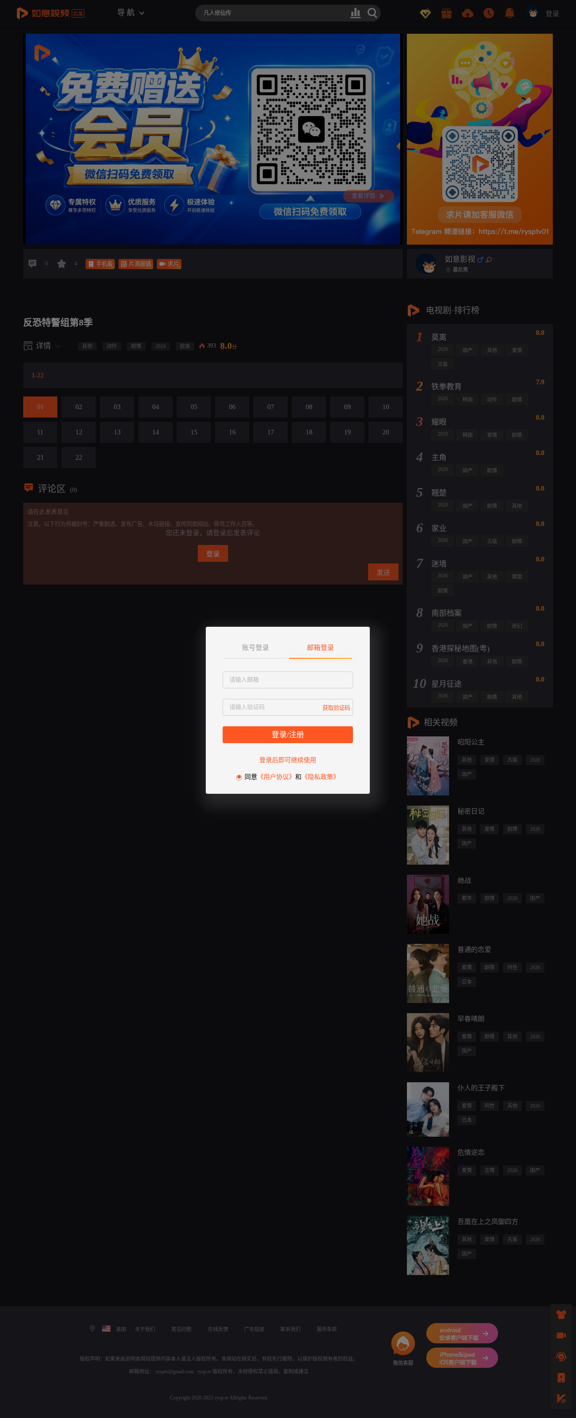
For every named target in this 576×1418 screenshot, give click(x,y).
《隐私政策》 (320, 777)
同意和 (292, 777)
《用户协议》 (276, 777)
